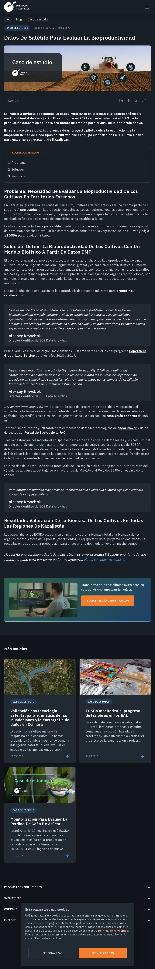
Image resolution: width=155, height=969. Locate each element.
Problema (19, 163)
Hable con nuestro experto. (104, 560)
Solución (18, 169)
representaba (99, 118)
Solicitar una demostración (108, 600)
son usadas (29, 210)
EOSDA (16, 6)
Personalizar (52, 953)
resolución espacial (122, 416)
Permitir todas (102, 953)
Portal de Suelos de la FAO (45, 432)
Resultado (19, 176)
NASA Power (127, 428)
